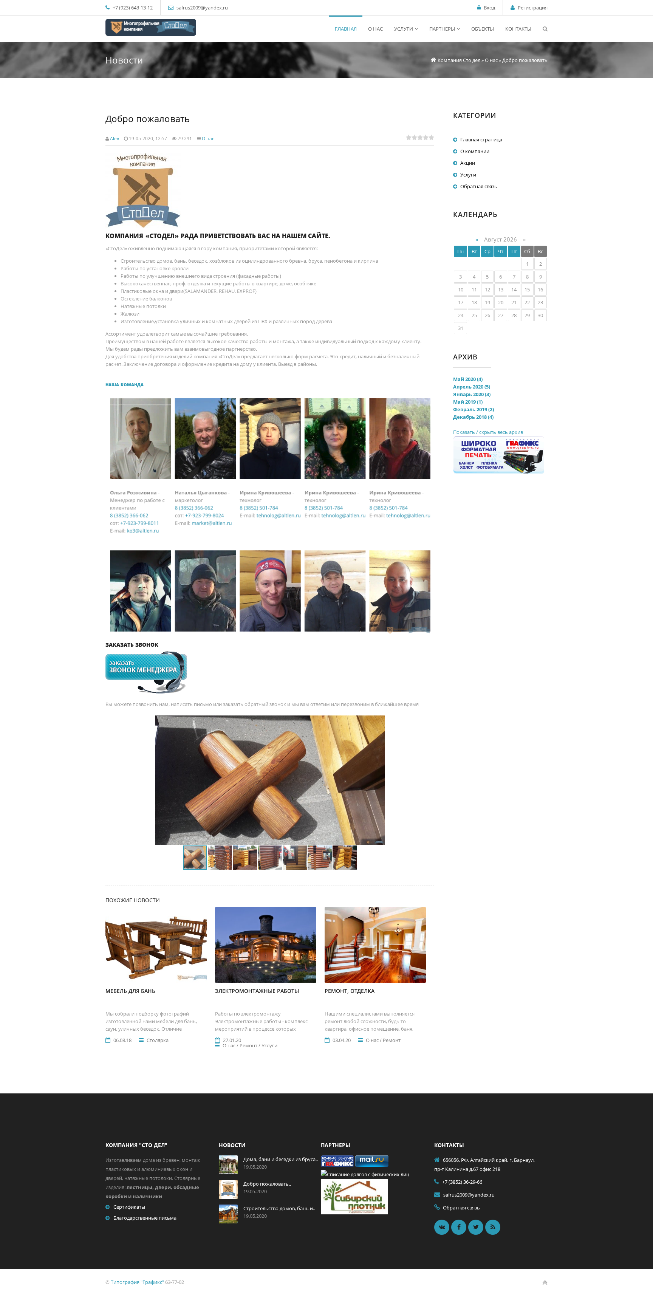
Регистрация (533, 7)
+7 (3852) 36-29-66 (462, 1181)
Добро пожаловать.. (267, 1183)
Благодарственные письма (144, 1217)
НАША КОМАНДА (125, 384)
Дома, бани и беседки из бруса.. (280, 1159)
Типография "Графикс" (137, 1282)
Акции (467, 162)
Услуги (468, 174)
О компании (474, 151)
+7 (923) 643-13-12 (132, 7)
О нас (208, 138)
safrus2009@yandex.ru (202, 7)
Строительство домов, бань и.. (279, 1208)
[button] (378, 722)
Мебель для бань (130, 990)
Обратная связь (478, 186)
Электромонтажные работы (257, 990)
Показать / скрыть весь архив (488, 432)
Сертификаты (129, 1206)
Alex (114, 138)
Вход (489, 7)
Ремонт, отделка (349, 990)
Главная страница (481, 139)
